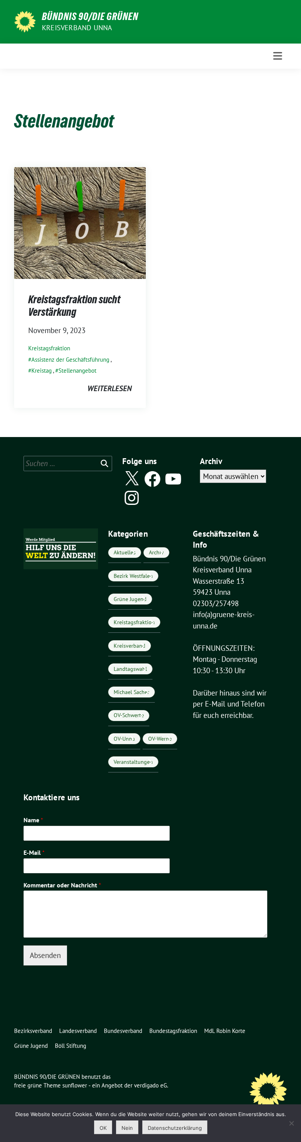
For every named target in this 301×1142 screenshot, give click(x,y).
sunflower (74, 1085)
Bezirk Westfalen (133, 575)
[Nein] (291, 1123)
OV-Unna (124, 738)
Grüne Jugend (130, 599)
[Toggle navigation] (277, 56)
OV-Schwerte (129, 715)
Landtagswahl (130, 668)
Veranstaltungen (133, 761)
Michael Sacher (131, 692)
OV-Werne (160, 738)
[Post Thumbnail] (80, 222)
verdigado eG (150, 1085)
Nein (127, 1128)
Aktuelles (125, 552)
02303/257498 (216, 603)
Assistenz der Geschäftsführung (70, 359)
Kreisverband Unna (77, 27)
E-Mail (34, 852)
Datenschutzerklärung (175, 1128)
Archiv (156, 552)
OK (103, 1128)
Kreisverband (129, 645)
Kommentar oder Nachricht (62, 885)
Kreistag (41, 370)
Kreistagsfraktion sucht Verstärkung (74, 305)
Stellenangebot (77, 370)
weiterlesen (109, 388)
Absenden (45, 955)
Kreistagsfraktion (49, 348)
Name (33, 820)
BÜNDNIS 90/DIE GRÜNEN (90, 16)
